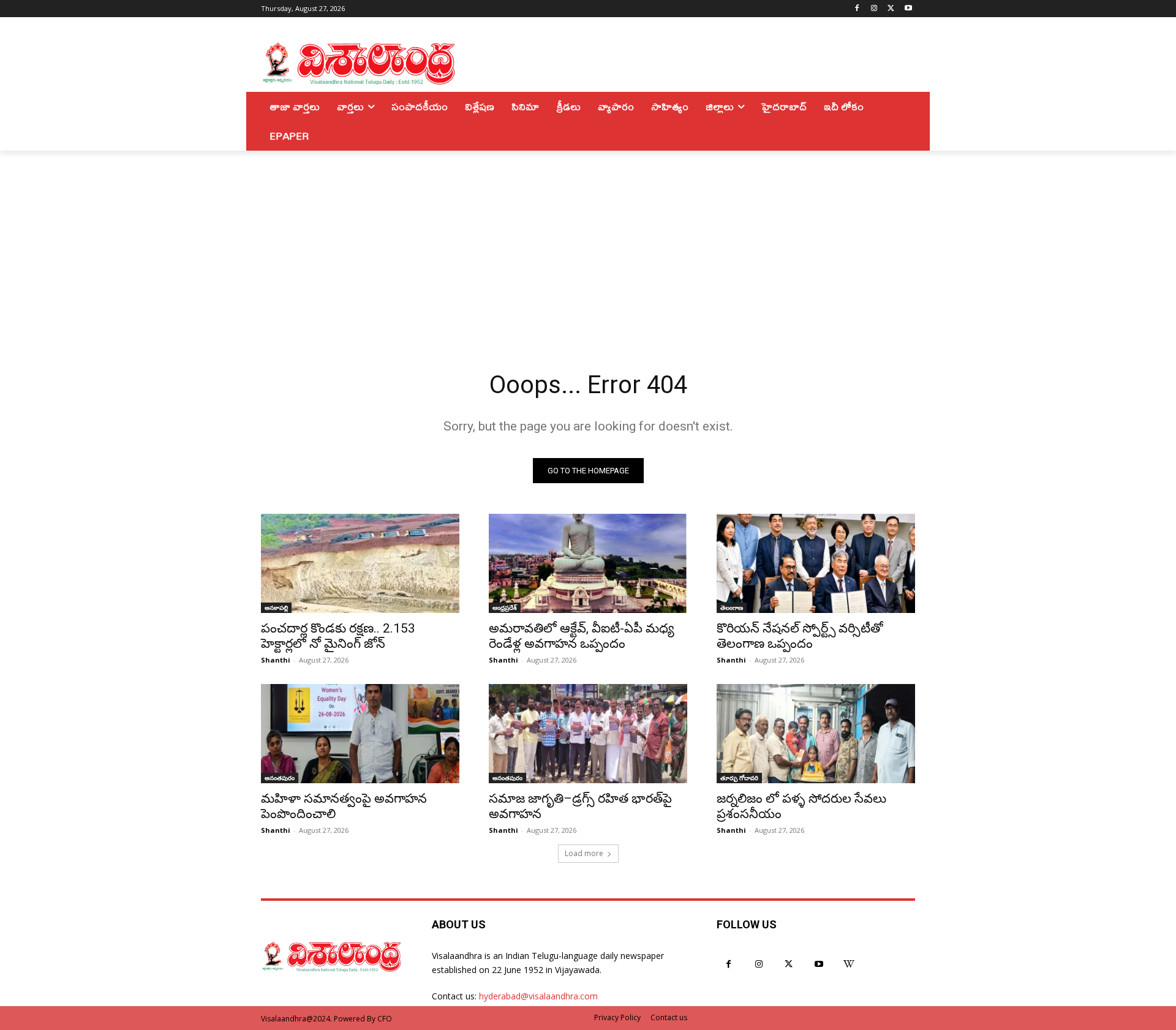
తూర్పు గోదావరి (739, 777)
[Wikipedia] (849, 964)
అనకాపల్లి (276, 607)
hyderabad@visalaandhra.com (538, 996)
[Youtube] (908, 9)
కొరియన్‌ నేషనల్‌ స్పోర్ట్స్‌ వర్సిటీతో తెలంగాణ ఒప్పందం (800, 636)
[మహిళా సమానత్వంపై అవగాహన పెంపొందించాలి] (360, 733)
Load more (584, 853)
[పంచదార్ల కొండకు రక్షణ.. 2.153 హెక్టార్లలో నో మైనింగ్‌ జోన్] (360, 563)
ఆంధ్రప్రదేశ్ (504, 607)
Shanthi (275, 659)
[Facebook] (857, 9)
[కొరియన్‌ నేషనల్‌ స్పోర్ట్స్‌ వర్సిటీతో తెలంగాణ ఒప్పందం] (816, 563)
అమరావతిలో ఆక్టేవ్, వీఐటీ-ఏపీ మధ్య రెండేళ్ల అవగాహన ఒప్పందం (581, 636)
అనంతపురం (280, 777)
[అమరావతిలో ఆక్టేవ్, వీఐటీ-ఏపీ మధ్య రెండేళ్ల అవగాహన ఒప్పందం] (588, 563)
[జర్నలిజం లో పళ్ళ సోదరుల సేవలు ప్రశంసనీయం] (816, 733)
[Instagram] (874, 9)
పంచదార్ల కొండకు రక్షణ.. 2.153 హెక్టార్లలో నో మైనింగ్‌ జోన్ (338, 636)
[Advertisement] (588, 242)
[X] (891, 9)
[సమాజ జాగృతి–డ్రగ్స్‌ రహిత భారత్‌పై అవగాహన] (588, 733)
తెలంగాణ (731, 607)
